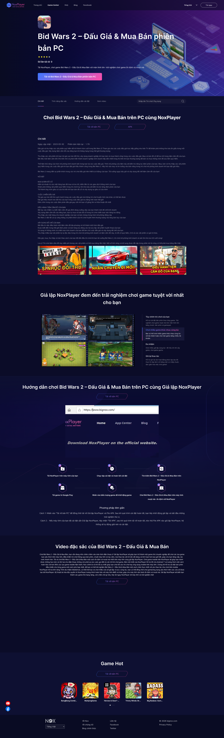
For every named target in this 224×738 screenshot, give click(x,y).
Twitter (113, 728)
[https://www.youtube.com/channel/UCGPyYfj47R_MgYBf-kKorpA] (8, 703)
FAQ (66, 5)
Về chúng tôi (87, 724)
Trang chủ (38, 5)
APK (130, 127)
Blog (76, 5)
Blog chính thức (89, 728)
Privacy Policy (165, 724)
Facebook (87, 5)
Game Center (53, 5)
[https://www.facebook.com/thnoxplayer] (8, 709)
